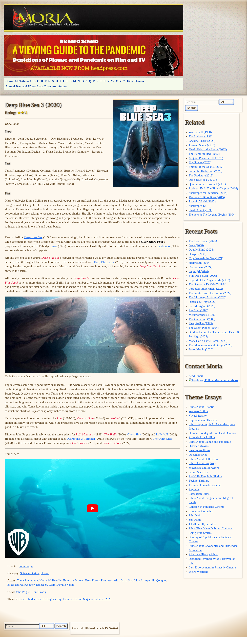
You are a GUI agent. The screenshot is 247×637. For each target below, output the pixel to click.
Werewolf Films (198, 411)
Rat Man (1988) (198, 310)
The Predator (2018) (201, 175)
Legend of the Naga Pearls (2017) (209, 280)
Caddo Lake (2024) (200, 267)
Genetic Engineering (48, 599)
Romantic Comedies (201, 511)
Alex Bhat (120, 580)
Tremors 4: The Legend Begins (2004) (212, 214)
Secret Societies (198, 472)
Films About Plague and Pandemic (210, 441)
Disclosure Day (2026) (202, 301)
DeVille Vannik (65, 584)
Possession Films (199, 493)
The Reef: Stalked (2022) (204, 153)
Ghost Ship (134, 434)
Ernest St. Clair (45, 584)
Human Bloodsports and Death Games (212, 433)
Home (9, 81)
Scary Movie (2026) (201, 349)
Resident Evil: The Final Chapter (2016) (213, 188)
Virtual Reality (198, 415)
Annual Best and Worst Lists (24, 86)
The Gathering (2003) (202, 319)
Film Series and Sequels (78, 599)
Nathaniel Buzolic (50, 580)
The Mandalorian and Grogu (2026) (210, 345)
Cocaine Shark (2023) (202, 140)
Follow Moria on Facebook (221, 380)
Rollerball (162, 434)
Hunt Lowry (38, 592)
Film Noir (195, 515)
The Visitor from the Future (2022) (210, 293)
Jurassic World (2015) (202, 201)
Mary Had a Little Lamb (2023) (208, 340)
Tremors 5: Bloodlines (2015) (207, 197)
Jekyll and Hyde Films (202, 524)
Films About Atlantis (201, 407)
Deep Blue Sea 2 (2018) (203, 179)
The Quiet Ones (162, 438)
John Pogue (26, 566)
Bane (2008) (196, 245)
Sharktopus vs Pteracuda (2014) (208, 192)
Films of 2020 (102, 599)
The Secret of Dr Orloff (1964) (208, 284)
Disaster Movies (199, 446)
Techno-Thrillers (199, 480)
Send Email (196, 376)
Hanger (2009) (198, 254)
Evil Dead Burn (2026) (203, 275)
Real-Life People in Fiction (205, 476)
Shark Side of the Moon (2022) (208, 149)
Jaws (54, 246)
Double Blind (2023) (201, 249)
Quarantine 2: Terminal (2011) (207, 184)
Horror (45, 573)
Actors (62, 86)
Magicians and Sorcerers (204, 467)
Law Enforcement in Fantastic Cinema (212, 567)
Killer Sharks (27, 599)
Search (191, 108)
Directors (50, 86)
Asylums (194, 489)
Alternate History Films (203, 554)
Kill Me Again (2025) (202, 306)
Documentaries (198, 454)
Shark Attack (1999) (201, 210)
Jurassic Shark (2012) (202, 145)
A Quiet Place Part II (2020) (206, 158)
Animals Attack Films (202, 437)
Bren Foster (92, 580)
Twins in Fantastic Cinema (205, 485)
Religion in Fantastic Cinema (206, 506)
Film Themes (135, 81)
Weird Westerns (198, 571)
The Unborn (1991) (200, 136)
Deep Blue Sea (33, 237)
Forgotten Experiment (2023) (206, 288)
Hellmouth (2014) (200, 262)
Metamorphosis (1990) (202, 314)
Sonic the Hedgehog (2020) (205, 171)
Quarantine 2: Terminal (81, 438)
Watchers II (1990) (200, 132)
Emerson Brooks (73, 580)
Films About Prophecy (202, 463)
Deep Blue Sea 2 (104, 262)
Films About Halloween (203, 459)
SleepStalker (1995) (201, 323)
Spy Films (195, 519)
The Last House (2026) (203, 241)
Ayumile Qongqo (155, 580)
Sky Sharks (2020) (200, 162)
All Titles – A (23, 81)
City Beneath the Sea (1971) (206, 258)
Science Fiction (29, 573)
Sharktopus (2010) (200, 205)
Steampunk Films (199, 450)
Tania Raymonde (27, 580)
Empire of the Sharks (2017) (206, 166)
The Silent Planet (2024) (204, 327)
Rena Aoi (106, 580)
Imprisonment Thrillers (203, 420)
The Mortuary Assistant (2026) (207, 297)
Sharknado (163, 246)
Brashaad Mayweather (20, 584)
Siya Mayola (135, 580)
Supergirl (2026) (199, 271)
